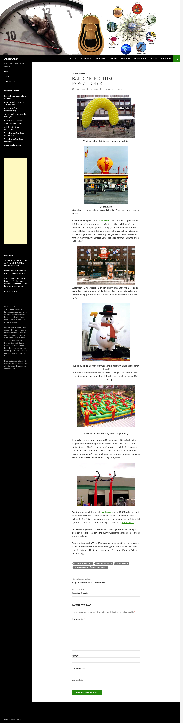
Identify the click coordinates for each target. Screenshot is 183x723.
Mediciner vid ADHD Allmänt (15, 271)
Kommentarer (10, 81)
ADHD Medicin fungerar (13, 123)
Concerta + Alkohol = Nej (13, 283)
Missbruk (154, 58)
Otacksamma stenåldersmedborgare (90, 567)
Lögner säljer (122, 564)
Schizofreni (166, 58)
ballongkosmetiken (83, 564)
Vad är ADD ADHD (82, 58)
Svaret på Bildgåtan (80, 591)
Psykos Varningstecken (12, 145)
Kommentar (78, 618)
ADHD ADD (11, 58)
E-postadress (79, 667)
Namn (75, 655)
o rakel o (93, 89)
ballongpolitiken (104, 564)
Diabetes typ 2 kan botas (13, 120)
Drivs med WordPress (12, 719)
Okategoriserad (80, 73)
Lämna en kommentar (112, 89)
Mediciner (125, 58)
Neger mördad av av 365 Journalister (88, 581)
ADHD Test (113, 58)
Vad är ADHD (18, 260)
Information (138, 58)
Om (70, 58)
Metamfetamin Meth (12, 291)
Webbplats (77, 679)
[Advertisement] (15, 201)
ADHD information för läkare (15, 273)
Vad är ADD (8, 260)
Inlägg (7, 76)
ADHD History (100, 58)
